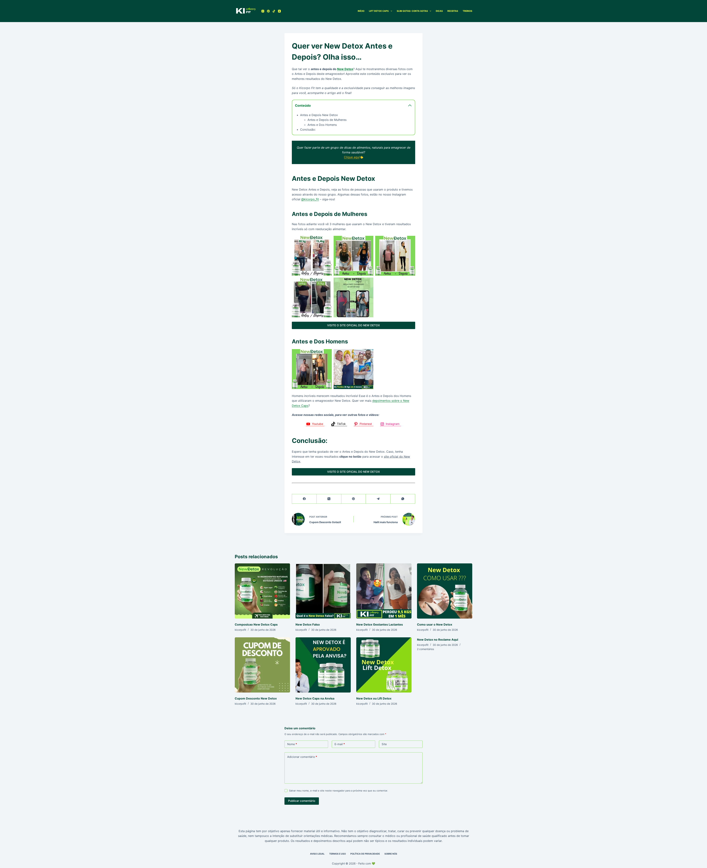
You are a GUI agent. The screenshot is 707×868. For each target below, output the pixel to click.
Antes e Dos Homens (322, 125)
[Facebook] (304, 499)
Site (384, 744)
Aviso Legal (317, 853)
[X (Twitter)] (329, 499)
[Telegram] (378, 499)
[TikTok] (273, 11)
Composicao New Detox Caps (256, 624)
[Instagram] (262, 11)
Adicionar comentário (302, 757)
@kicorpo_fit (310, 199)
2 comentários (425, 649)
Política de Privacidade (365, 853)
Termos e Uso (337, 853)
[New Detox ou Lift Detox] (383, 665)
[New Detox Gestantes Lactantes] (383, 591)
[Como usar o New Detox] (444, 591)
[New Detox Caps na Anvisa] (323, 665)
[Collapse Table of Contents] (410, 105)
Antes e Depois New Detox (319, 115)
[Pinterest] (268, 11)
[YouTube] (279, 11)
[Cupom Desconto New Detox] (262, 665)
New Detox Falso (308, 624)
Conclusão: (308, 129)
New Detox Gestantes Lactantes (379, 624)
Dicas (439, 11)
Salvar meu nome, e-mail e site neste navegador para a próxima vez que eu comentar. (338, 790)
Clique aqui (352, 157)
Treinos (467, 11)
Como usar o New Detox (434, 624)
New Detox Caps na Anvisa (315, 698)
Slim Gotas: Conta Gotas (412, 11)
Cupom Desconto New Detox (256, 698)
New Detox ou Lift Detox (373, 698)
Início (361, 11)
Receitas (452, 11)
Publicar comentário (301, 801)
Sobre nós (390, 853)
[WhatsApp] (403, 499)
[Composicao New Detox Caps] (262, 591)
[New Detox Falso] (323, 591)
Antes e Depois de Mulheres (327, 120)
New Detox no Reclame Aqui (437, 639)
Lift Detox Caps (379, 11)
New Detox (345, 69)
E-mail (340, 744)
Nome (292, 744)
